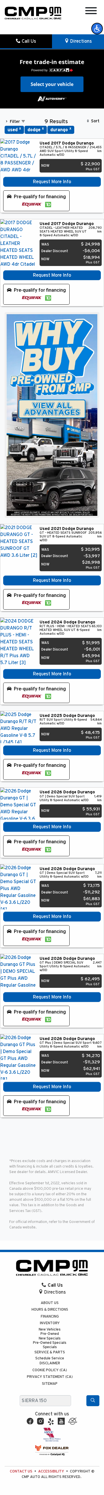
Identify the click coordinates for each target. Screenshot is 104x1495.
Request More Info (52, 181)
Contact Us (21, 1471)
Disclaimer (50, 1363)
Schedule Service (49, 1358)
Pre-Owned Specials (49, 1343)
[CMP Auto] (33, 13)
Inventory (50, 1323)
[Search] (92, 1400)
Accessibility (51, 1471)
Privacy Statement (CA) (50, 1377)
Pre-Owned (49, 1334)
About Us (50, 1303)
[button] (97, 28)
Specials (50, 1347)
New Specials (50, 1338)
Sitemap (49, 1384)
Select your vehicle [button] (52, 84)
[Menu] (91, 11)
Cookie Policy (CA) (49, 1370)
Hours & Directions (49, 1310)
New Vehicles (50, 1329)
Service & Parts (49, 1352)
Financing (50, 1316)
